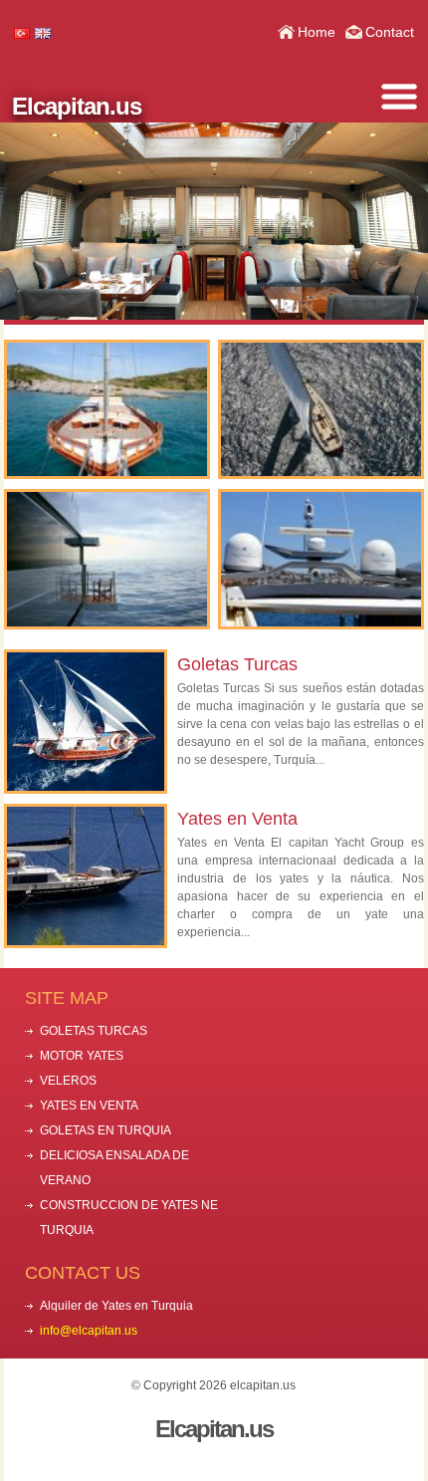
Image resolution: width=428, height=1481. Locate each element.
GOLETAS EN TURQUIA (105, 1130)
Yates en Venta (237, 819)
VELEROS (68, 1081)
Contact (389, 32)
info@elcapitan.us (88, 1331)
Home (316, 32)
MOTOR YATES (81, 1056)
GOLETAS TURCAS (93, 1031)
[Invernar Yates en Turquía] (106, 559)
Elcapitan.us (76, 106)
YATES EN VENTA (89, 1105)
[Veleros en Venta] (320, 410)
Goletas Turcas (237, 664)
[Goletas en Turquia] (106, 410)
